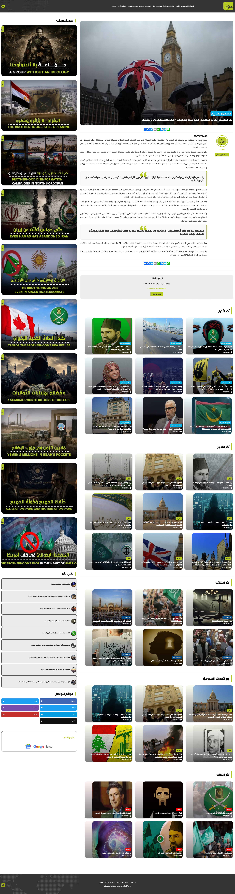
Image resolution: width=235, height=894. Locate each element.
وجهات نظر (157, 6)
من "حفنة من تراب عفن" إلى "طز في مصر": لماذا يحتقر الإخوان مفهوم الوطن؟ (49, 596)
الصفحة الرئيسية (187, 6)
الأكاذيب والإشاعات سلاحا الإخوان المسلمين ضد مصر (56, 633)
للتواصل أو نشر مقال (106, 882)
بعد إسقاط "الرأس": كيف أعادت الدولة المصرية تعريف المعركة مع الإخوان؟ (50, 645)
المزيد (114, 6)
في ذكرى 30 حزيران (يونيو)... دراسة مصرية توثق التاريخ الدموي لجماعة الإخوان (49, 657)
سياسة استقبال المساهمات (157, 288)
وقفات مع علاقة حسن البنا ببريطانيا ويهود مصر (57, 620)
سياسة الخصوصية (121, 882)
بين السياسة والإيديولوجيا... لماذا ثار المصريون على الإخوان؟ (54, 608)
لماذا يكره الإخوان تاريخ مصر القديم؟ (60, 584)
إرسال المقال (157, 294)
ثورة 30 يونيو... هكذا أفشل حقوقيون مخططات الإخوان (55, 669)
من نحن (133, 882)
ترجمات (148, 6)
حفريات (222, 149)
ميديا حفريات (133, 6)
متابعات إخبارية (168, 6)
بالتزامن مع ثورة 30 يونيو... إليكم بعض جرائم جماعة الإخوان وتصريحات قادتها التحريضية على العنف (44, 681)
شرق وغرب (122, 6)
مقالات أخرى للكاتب (222, 154)
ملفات (141, 6)
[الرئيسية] (228, 6)
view (231, 319)
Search (3, 6)
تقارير (178, 6)
